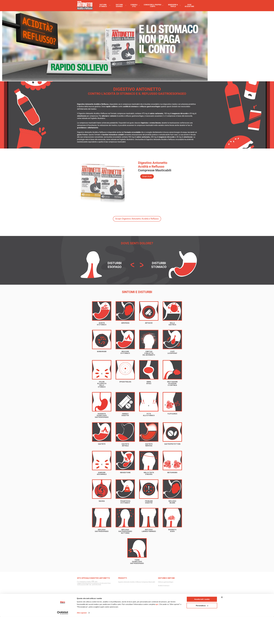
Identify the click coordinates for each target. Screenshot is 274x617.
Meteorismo (172, 472)
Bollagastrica (172, 324)
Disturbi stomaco (103, 5)
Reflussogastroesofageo (102, 530)
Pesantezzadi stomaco (125, 502)
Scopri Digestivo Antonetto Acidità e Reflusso (137, 218)
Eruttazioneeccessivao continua (172, 383)
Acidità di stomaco (163, 585)
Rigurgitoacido (172, 530)
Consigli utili (133, 5)
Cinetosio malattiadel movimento (149, 353)
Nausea (102, 501)
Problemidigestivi (149, 502)
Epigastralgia (125, 382)
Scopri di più (147, 176)
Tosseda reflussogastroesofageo (137, 561)
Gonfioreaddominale (102, 473)
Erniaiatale (148, 382)
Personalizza (201, 605)
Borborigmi (101, 351)
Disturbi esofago (119, 5)
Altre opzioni (82, 613)
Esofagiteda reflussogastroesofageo (102, 415)
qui (157, 604)
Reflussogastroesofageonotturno (125, 531)
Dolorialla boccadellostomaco (101, 384)
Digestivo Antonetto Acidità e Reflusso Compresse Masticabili (136, 582)
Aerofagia (125, 323)
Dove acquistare (189, 5)
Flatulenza (172, 414)
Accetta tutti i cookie (202, 599)
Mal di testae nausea (149, 473)
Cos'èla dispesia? (172, 352)
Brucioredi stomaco (125, 352)
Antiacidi (149, 323)
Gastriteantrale (125, 445)
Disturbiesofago (115, 265)
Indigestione (125, 472)
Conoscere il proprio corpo (152, 5)
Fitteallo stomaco (149, 414)
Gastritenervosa (149, 445)
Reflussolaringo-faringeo (149, 530)
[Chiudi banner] (222, 597)
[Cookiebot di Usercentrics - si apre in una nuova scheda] (62, 612)
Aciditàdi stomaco (101, 324)
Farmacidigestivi (125, 414)
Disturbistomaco (158, 265)
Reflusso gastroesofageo (165, 582)
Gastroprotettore (172, 444)
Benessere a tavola (173, 5)
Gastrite (101, 444)
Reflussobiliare (172, 502)
